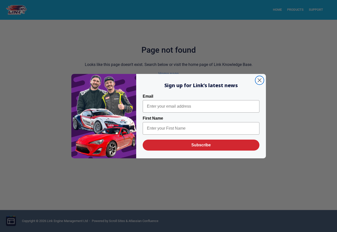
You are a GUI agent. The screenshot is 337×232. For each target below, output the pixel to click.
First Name (153, 118)
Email (148, 96)
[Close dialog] (259, 80)
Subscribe (201, 145)
